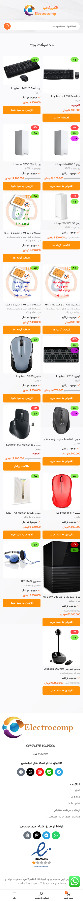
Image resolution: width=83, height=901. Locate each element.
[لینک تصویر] (37, 727)
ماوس (37, 380)
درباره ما (75, 797)
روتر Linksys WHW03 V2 (66, 224)
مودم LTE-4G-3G (32, 517)
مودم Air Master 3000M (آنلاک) (23, 513)
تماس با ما (74, 804)
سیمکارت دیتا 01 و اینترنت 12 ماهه (22, 233)
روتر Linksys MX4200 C (67, 164)
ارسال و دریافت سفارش (67, 810)
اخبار (77, 790)
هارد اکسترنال (73, 601)
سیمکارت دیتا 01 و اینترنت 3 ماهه (62, 305)
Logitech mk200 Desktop (65, 96)
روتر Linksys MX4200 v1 (26, 164)
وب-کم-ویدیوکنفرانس (70, 673)
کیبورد (77, 100)
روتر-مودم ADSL (72, 168)
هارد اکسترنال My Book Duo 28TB (61, 597)
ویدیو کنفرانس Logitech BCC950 (62, 669)
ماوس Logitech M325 (28, 376)
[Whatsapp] (56, 835)
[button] (21, 110)
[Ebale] (49, 772)
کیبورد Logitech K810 (68, 376)
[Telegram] (59, 772)
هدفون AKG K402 (30, 581)
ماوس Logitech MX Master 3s (23, 445)
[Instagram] (40, 772)
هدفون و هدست (32, 585)
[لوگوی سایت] (41, 10)
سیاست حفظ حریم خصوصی (64, 817)
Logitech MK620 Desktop (25, 88)
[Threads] (30, 772)
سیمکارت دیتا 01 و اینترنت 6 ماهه (22, 305)
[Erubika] (21, 772)
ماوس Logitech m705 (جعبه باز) (62, 440)
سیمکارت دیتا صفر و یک (28, 237)
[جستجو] (7, 26)
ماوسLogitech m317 (68, 513)
